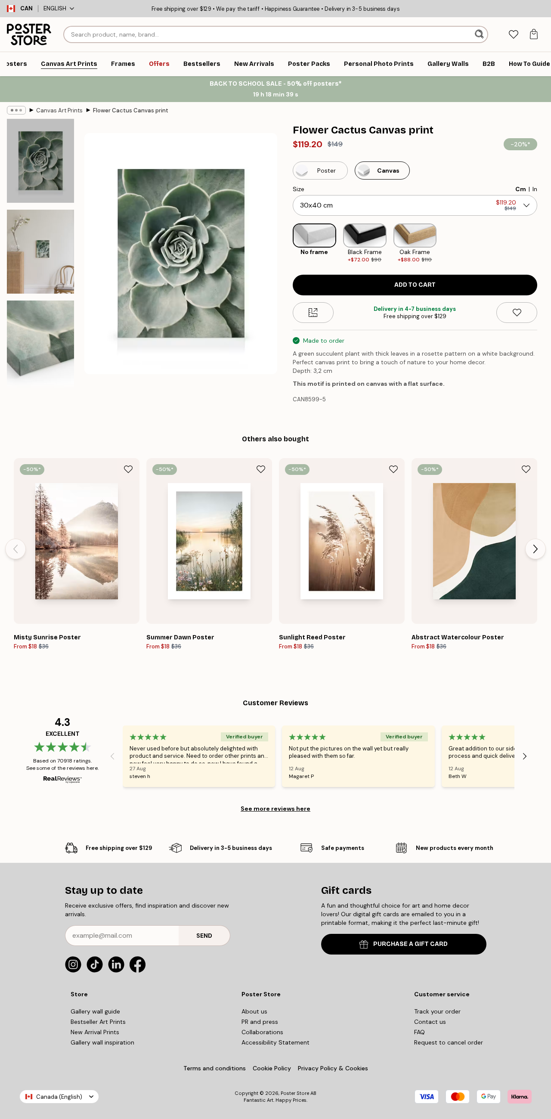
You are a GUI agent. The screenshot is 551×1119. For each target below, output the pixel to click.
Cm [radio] (520, 189)
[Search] (480, 34)
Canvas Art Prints (59, 110)
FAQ (419, 1032)
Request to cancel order (448, 1042)
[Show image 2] (40, 252)
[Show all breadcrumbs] (16, 110)
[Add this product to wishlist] (516, 312)
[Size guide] (313, 312)
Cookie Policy (272, 1068)
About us (254, 1011)
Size (298, 189)
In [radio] (534, 189)
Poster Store (295, 1093)
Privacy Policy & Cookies (333, 1068)
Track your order (437, 1011)
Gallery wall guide (95, 1011)
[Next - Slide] (544, 243)
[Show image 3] (40, 347)
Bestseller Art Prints (98, 1022)
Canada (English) (59, 1096)
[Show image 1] (40, 161)
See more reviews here (275, 808)
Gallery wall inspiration (102, 1042)
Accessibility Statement (275, 1042)
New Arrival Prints (95, 1032)
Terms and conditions (214, 1068)
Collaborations (262, 1032)
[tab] (513, 35)
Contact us (430, 1022)
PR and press (259, 1022)
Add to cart (415, 284)
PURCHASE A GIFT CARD (410, 944)
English (54, 8)
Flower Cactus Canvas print (130, 110)
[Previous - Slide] (286, 243)
